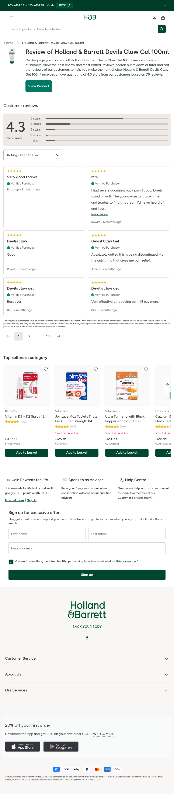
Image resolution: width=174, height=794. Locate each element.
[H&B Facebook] (87, 637)
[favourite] (46, 369)
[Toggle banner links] (164, 5)
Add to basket (26, 452)
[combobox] (82, 29)
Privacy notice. (126, 561)
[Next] (167, 384)
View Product (38, 86)
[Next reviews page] (58, 336)
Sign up (87, 575)
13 (48, 336)
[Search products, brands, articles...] (162, 29)
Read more (99, 214)
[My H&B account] (154, 18)
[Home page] (90, 18)
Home (9, 43)
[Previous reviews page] (8, 336)
